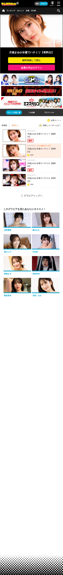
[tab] (14, 112)
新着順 (4, 125)
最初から (15, 125)
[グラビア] (3, 11)
